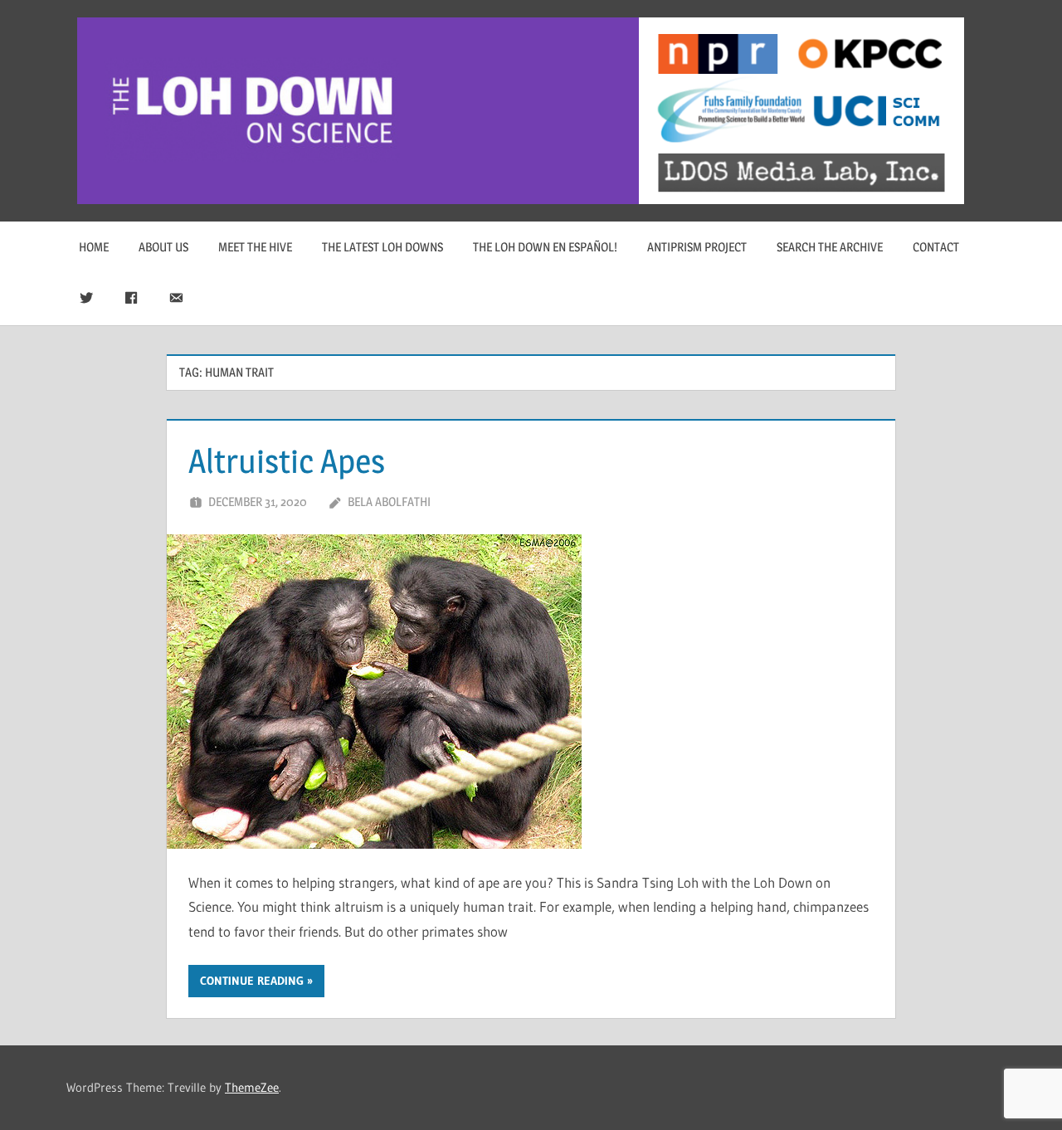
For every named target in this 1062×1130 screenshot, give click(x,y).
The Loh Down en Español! (545, 247)
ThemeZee (252, 1087)
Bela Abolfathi (389, 501)
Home (94, 247)
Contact (936, 247)
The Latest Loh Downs (382, 247)
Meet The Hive (255, 247)
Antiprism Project (697, 247)
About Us (163, 247)
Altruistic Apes (286, 461)
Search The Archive (830, 247)
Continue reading (252, 980)
